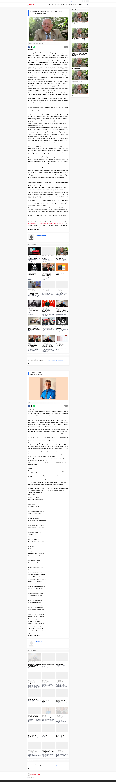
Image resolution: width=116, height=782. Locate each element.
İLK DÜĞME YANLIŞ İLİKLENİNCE (46, 311)
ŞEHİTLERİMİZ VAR (46, 292)
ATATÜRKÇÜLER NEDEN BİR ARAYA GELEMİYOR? (61, 258)
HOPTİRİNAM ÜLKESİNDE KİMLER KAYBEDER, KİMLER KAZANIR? (47, 346)
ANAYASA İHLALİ (31, 752)
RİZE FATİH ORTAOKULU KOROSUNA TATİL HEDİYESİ (34, 329)
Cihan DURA (35, 14)
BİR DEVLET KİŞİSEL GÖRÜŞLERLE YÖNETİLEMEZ (78, 95)
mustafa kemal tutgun (41, 235)
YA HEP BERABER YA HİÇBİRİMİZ (32, 683)
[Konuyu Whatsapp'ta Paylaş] (34, 47)
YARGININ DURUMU (32, 274)
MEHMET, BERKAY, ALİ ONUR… (48, 327)
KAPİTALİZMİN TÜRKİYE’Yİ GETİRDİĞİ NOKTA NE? (47, 275)
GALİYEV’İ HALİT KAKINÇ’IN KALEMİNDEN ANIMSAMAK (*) (62, 311)
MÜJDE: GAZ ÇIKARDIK (60, 292)
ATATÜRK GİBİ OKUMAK (33, 310)
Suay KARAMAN (31, 255)
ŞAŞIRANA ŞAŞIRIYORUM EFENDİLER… (61, 701)
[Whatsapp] (88, 1)
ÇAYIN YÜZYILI (59, 345)
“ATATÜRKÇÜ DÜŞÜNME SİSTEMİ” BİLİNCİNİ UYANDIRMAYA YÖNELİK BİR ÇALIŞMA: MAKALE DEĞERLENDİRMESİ (79, 39)
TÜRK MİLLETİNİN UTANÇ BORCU (47, 701)
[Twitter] (84, 1)
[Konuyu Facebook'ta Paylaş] (29, 47)
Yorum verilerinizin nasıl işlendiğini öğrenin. (55, 360)
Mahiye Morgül (30, 325)
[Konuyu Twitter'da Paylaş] (31, 47)
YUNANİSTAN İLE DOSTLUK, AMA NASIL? (61, 718)
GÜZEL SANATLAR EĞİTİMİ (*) (34, 258)
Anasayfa (31, 14)
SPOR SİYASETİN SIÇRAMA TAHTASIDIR (33, 717)
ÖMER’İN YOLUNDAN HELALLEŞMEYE (60, 736)
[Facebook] (82, 1)
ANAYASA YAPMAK (59, 664)
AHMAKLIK (58, 274)
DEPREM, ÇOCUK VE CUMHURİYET (60, 328)
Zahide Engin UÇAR (45, 289)
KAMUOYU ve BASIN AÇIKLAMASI (32, 736)
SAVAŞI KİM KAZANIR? (32, 699)
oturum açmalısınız (40, 359)
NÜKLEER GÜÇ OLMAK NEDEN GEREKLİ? (48, 752)
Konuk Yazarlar (31, 289)
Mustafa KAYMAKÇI (45, 272)
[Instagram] (86, 1)
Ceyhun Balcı (39, 641)
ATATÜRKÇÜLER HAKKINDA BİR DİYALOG (78, 82)
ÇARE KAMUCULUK (59, 752)
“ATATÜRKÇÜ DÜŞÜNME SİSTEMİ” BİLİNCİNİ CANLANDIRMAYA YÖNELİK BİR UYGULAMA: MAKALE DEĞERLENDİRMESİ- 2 (79, 24)
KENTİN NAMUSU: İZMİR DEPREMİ (47, 258)
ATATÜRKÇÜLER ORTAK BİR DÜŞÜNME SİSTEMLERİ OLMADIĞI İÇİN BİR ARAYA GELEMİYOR (79, 54)
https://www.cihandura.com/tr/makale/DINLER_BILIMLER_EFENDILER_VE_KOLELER (46, 223)
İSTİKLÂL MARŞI (59, 682)
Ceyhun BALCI (44, 255)
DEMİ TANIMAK (45, 682)
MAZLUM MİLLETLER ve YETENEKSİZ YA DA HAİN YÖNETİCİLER (33, 293)
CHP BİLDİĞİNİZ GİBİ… (76, 68)
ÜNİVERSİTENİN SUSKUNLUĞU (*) (48, 665)
